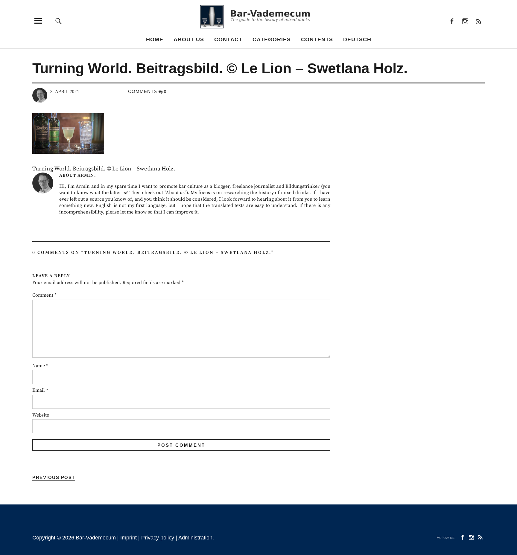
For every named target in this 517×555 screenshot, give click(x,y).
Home (154, 39)
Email (40, 390)
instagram (465, 21)
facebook (451, 21)
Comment (44, 295)
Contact (228, 39)
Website (40, 415)
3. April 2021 (64, 91)
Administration (195, 538)
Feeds (478, 21)
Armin (85, 175)
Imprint (128, 538)
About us (189, 39)
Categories (272, 39)
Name (40, 366)
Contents (317, 39)
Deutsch (357, 39)
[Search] (58, 21)
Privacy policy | (159, 538)
